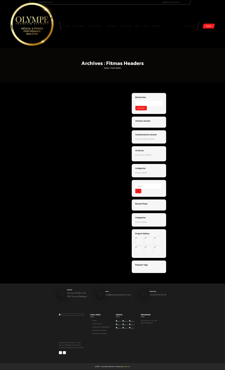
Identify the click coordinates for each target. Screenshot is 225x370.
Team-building (126, 26)
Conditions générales (99, 330)
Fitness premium (79, 26)
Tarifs (137, 26)
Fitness (94, 320)
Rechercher (140, 97)
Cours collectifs (95, 26)
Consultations (111, 26)
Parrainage (156, 26)
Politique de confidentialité (101, 327)
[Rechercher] (138, 191)
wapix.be (127, 366)
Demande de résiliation (99, 333)
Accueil (67, 26)
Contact (146, 26)
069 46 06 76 (190, 26)
